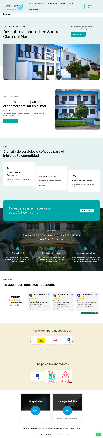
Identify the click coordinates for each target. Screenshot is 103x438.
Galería (70, 3)
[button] (91, 6)
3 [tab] (49, 349)
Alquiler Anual (52, 3)
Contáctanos (33, 9)
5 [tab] (52, 349)
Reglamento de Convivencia (71, 428)
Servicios (62, 3)
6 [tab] (54, 349)
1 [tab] (46, 349)
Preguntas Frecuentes (30, 428)
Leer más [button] (31, 308)
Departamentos (40, 3)
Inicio (31, 3)
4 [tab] (51, 349)
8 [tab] (57, 349)
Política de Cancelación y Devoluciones (50, 428)
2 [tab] (47, 349)
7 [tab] (55, 349)
